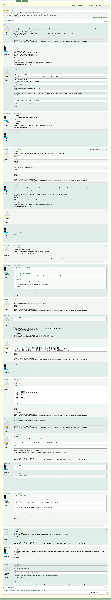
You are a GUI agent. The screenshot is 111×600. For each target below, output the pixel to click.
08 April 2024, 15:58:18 (17, 113)
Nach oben (5, 587)
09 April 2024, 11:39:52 (17, 149)
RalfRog (7, 245)
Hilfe (92, 598)
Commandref (92, 5)
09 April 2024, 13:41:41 (17, 209)
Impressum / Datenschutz (77, 5)
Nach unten (5, 20)
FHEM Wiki (99, 5)
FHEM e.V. (106, 5)
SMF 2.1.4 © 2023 (4, 598)
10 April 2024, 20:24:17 (17, 362)
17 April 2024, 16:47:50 (17, 564)
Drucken (106, 20)
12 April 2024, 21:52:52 (17, 418)
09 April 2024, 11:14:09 (17, 130)
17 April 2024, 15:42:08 (17, 547)
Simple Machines (10, 598)
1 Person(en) (16, 121)
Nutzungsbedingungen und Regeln (98, 598)
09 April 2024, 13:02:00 (17, 183)
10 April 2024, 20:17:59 (17, 339)
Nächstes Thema (104, 17)
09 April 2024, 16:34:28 (17, 225)
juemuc (6, 24)
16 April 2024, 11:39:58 (17, 434)
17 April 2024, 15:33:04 (17, 529)
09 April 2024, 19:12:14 (17, 299)
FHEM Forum (9, 5)
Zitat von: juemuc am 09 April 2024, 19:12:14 (23, 317)
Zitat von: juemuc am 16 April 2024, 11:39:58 (23, 465)
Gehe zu (92, 592)
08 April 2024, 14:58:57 (17, 45)
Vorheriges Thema (96, 17)
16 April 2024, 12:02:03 (17, 463)
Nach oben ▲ (107, 598)
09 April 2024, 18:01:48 (17, 245)
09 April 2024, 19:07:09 (17, 265)
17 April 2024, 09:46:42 (17, 493)
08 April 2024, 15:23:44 (17, 67)
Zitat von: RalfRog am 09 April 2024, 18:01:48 (23, 267)
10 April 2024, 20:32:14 (17, 379)
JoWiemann (7, 45)
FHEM (86, 5)
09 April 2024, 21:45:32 (17, 315)
